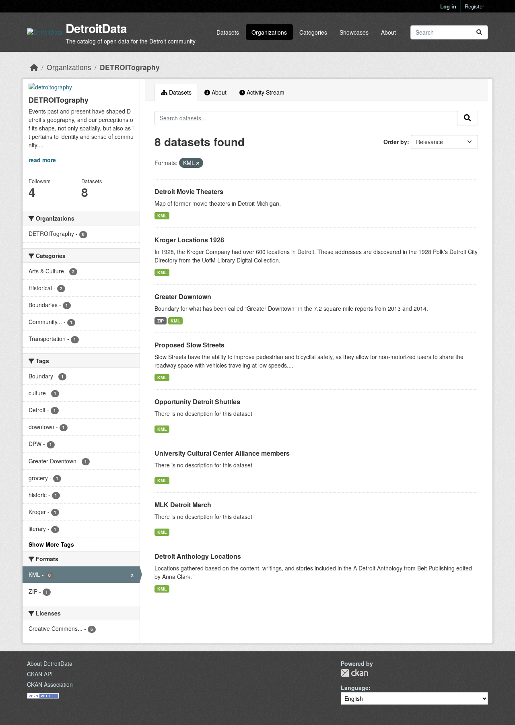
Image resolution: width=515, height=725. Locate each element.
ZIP (160, 321)
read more (42, 160)
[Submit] (479, 32)
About (388, 32)
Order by (395, 142)
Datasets (227, 32)
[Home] (34, 67)
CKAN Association (50, 684)
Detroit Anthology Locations (197, 556)
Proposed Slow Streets (189, 344)
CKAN (354, 673)
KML (162, 216)
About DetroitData (49, 663)
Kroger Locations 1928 (189, 239)
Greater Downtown (182, 296)
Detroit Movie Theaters (188, 191)
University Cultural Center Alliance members (222, 453)
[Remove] (197, 163)
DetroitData (96, 28)
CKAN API (40, 674)
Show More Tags (51, 544)
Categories (313, 32)
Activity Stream (264, 92)
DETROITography (130, 67)
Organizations (269, 32)
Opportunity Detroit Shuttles (197, 401)
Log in (448, 6)
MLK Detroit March (182, 504)
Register (474, 6)
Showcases (354, 32)
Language (355, 688)
